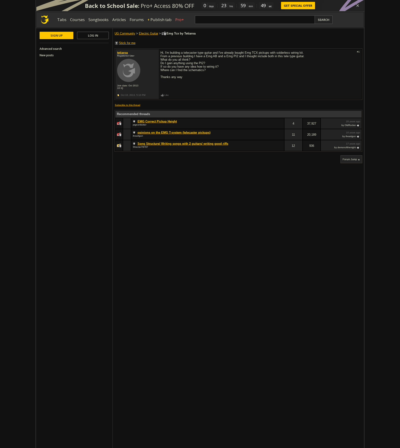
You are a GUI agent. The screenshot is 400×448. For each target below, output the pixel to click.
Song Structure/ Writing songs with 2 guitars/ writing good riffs (183, 143)
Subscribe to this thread (127, 105)
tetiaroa (122, 52)
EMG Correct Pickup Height (157, 121)
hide (280, 126)
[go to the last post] (358, 125)
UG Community (125, 33)
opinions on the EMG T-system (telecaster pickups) (174, 132)
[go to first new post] (134, 121)
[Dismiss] (357, 5)
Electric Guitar (148, 33)
